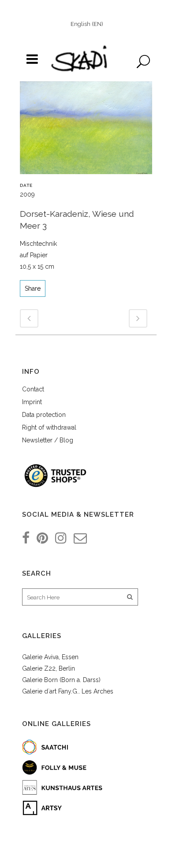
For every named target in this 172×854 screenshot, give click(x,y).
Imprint (32, 402)
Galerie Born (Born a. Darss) (61, 679)
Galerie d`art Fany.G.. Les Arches (67, 691)
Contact (33, 389)
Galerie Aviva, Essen (50, 657)
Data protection (44, 414)
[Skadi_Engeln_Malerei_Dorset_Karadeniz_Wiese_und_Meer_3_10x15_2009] (86, 131)
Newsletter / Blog (47, 440)
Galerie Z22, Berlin (48, 668)
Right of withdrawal (49, 427)
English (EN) (87, 24)
